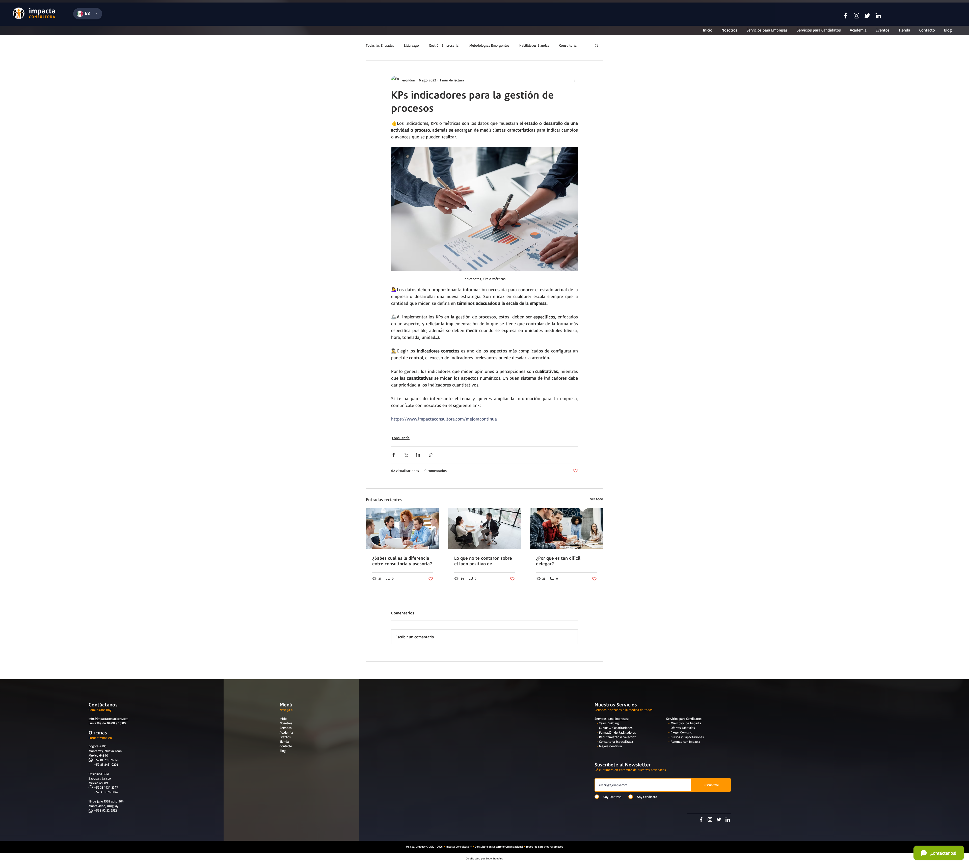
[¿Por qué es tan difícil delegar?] (566, 528)
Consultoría (568, 45)
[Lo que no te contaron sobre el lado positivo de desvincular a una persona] (484, 528)
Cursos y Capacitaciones (687, 737)
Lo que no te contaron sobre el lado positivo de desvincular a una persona (483, 560)
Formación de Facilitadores (617, 732)
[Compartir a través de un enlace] (430, 455)
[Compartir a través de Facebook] (393, 455)
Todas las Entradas (380, 45)
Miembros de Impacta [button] (686, 723)
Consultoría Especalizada (616, 741)
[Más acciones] (575, 80)
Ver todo (596, 499)
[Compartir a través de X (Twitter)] (405, 455)
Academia (286, 732)
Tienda (284, 741)
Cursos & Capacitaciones (616, 728)
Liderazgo (411, 45)
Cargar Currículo (681, 732)
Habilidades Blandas (534, 45)
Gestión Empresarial (444, 45)
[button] (845, 15)
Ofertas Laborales (683, 728)
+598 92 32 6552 (105, 810)
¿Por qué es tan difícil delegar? (558, 560)
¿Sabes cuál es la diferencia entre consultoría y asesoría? (402, 560)
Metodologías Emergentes (489, 45)
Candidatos (694, 719)
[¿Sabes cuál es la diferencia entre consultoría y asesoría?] (402, 528)
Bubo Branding (494, 858)
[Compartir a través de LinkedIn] (418, 455)
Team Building (609, 723)
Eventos (285, 737)
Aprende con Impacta (685, 741)
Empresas (621, 719)
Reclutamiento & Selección (617, 737)
